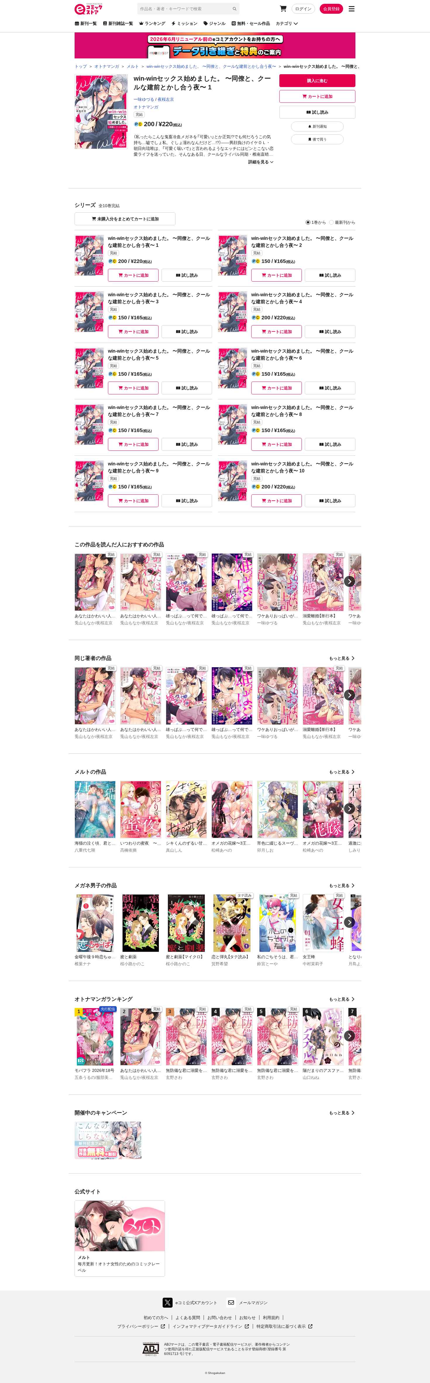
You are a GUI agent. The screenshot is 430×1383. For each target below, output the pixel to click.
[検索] (235, 9)
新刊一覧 (88, 23)
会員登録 (331, 8)
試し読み (320, 112)
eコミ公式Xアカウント (191, 1304)
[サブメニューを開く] (351, 9)
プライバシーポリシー (141, 1326)
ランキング (155, 23)
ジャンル (217, 23)
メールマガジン (253, 1302)
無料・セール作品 (253, 23)
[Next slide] (349, 581)
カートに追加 (320, 96)
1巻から (319, 222)
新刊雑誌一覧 (121, 23)
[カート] (283, 9)
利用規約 (271, 1317)
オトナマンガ (146, 107)
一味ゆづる (144, 99)
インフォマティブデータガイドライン (207, 1326)
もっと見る (339, 658)
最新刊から (345, 222)
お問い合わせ (219, 1317)
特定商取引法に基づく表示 (285, 1326)
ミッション (187, 23)
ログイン (303, 8)
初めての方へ (156, 1317)
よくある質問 (188, 1317)
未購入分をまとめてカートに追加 (128, 218)
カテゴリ (284, 23)
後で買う (320, 139)
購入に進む (317, 80)
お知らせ (247, 1317)
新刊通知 (320, 126)
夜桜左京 (166, 99)
